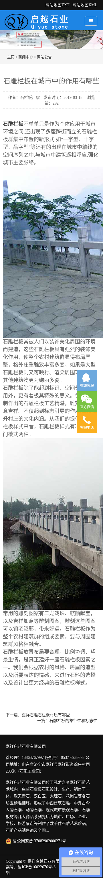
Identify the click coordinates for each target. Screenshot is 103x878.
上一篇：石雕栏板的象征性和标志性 (65, 721)
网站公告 (44, 57)
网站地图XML (84, 5)
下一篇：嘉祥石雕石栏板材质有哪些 (38, 715)
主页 (11, 57)
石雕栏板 (13, 124)
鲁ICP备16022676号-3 (37, 867)
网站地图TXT (57, 5)
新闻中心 (25, 57)
